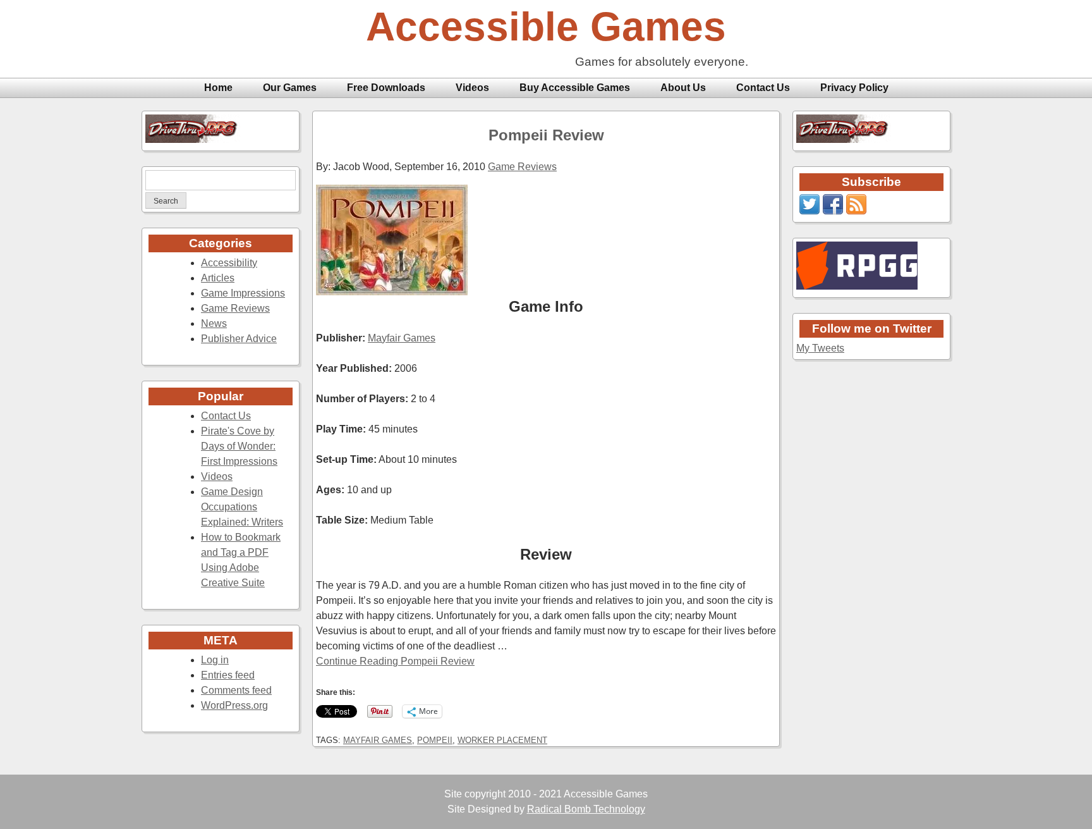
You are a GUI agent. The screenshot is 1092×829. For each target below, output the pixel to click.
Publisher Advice (239, 338)
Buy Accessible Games (574, 87)
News (214, 323)
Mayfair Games (401, 338)
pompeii (434, 740)
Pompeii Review (546, 135)
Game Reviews (235, 308)
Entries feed (228, 675)
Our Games (290, 87)
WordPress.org (234, 705)
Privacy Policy (854, 87)
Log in (215, 659)
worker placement (502, 740)
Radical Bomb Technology (586, 809)
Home (218, 87)
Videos (472, 87)
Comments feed (236, 690)
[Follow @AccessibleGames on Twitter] (809, 211)
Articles (217, 278)
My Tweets (820, 348)
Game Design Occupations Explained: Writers (242, 506)
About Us (683, 87)
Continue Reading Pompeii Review (395, 661)
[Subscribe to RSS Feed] (856, 211)
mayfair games (377, 740)
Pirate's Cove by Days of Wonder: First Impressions (239, 446)
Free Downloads (386, 87)
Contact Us (763, 87)
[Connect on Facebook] (833, 211)
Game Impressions (243, 293)
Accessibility (229, 262)
